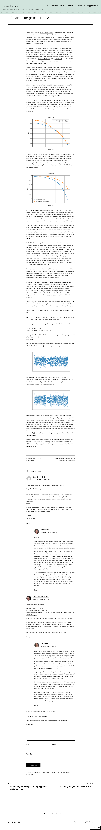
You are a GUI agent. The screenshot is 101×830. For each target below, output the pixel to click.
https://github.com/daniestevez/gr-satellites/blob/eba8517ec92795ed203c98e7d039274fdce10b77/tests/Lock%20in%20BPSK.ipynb (50, 613)
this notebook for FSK (39, 275)
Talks (62, 6)
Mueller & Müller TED (44, 59)
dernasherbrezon (41, 596)
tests (68, 85)
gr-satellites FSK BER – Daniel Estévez (44, 711)
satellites (72, 460)
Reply (28, 523)
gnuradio (66, 460)
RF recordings (71, 6)
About (48, 6)
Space (73, 458)
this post (61, 56)
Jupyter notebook (46, 61)
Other (80, 6)
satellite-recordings (50, 284)
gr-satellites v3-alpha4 (46, 32)
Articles (55, 6)
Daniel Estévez (10, 6)
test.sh (29, 286)
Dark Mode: (94, 828)
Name (28, 744)
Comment (30, 724)
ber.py (48, 87)
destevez (31, 460)
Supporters (91, 6)
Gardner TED (58, 59)
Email (54, 744)
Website (29, 754)
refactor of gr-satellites (43, 35)
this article (63, 546)
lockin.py (66, 269)
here (41, 216)
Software (67, 458)
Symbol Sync (30, 50)
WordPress (89, 822)
